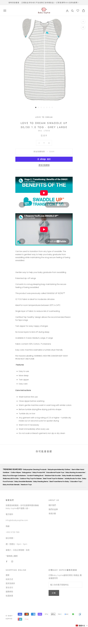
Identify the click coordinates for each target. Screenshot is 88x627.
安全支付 (9, 587)
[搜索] (72, 10)
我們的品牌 (53, 509)
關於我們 (52, 505)
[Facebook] (7, 561)
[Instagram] (12, 561)
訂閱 (54, 593)
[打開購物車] (83, 10)
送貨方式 (9, 579)
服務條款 (9, 591)
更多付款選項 (44, 165)
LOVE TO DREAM (44, 117)
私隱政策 (9, 595)
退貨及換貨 (10, 583)
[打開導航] (4, 11)
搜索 (7, 575)
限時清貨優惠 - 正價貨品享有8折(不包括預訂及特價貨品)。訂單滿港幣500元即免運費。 (44, 2)
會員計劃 (52, 513)
